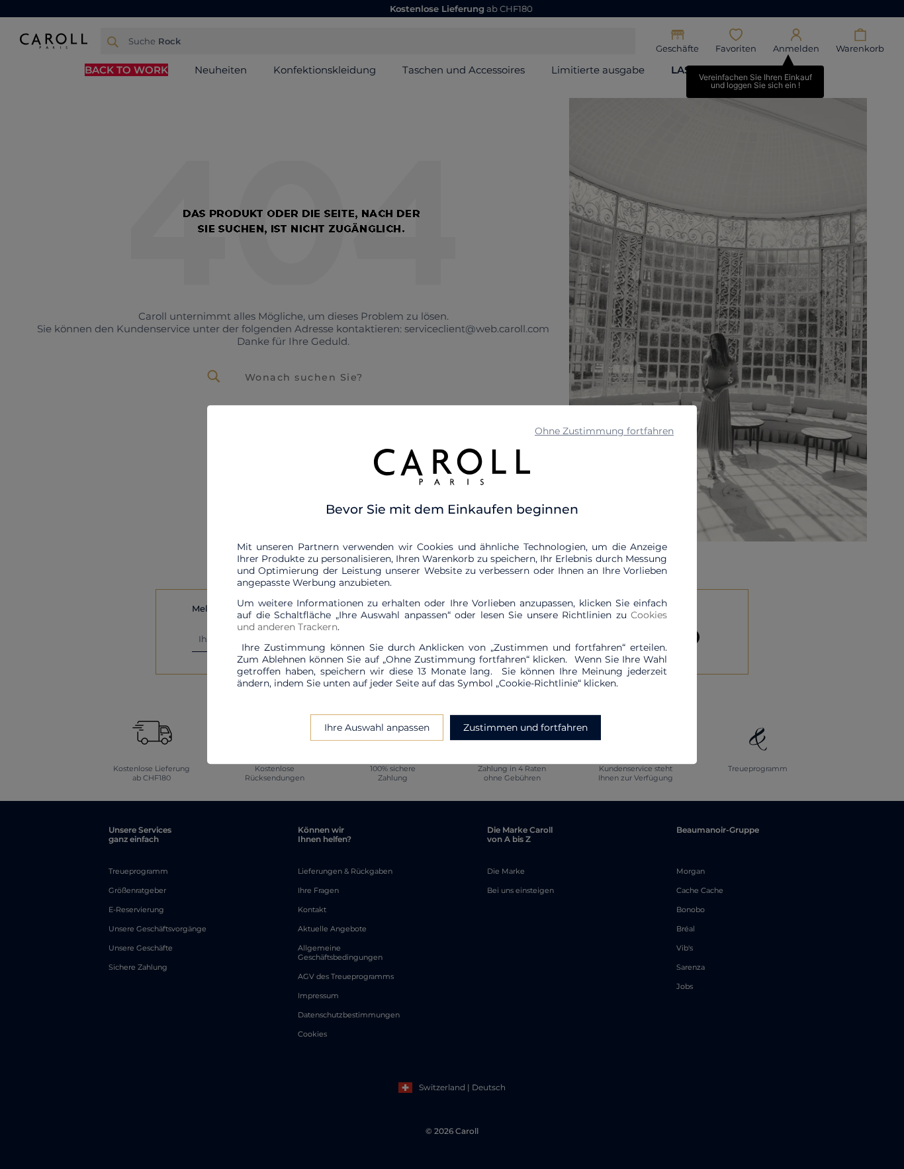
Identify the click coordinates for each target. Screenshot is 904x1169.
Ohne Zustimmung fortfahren (604, 431)
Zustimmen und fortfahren (525, 727)
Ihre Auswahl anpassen (376, 727)
